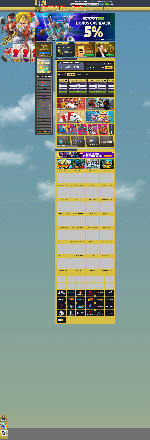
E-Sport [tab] (87, 74)
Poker (74, 8)
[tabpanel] (86, 86)
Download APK (80, 1)
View (109, 66)
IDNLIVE (62, 8)
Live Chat (89, 1)
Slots (56, 8)
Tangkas (92, 8)
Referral (106, 8)
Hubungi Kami (98, 1)
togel (80, 8)
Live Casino (86, 8)
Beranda (37, 8)
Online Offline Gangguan (44, 131)
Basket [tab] (79, 74)
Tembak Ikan (99, 8)
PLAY (68, 91)
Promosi (112, 8)
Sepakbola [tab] (71, 74)
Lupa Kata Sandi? (107, 1)
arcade (68, 8)
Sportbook (44, 8)
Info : (37, 10)
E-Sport (51, 8)
